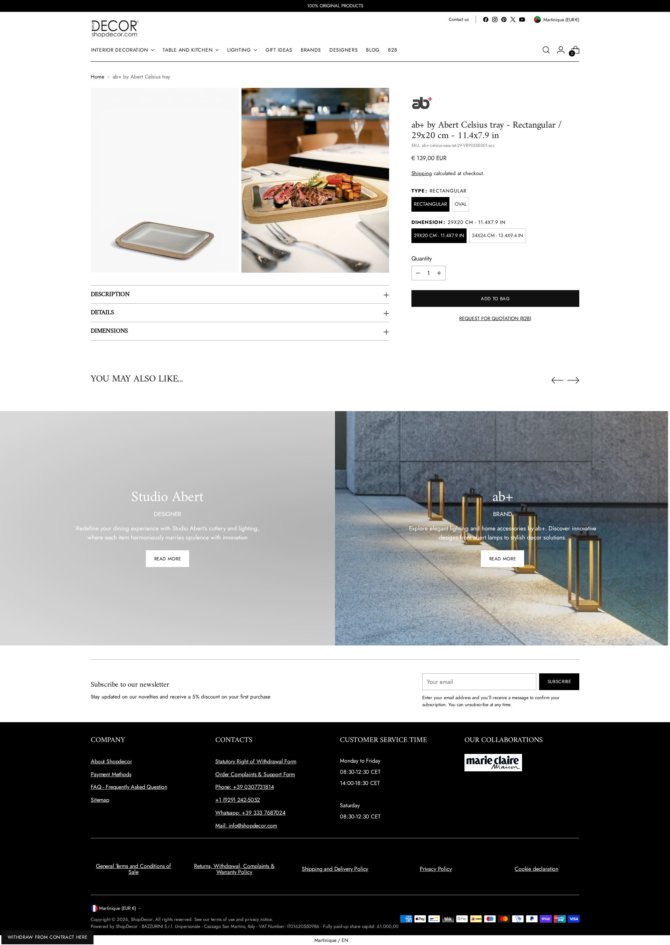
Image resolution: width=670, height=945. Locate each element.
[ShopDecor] (115, 28)
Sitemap (100, 800)
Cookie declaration (536, 869)
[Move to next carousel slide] (573, 380)
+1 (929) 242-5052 (237, 800)
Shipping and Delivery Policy (335, 869)
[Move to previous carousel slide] (557, 380)
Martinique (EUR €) (117, 908)
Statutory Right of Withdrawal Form (255, 761)
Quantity (421, 258)
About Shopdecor (111, 761)
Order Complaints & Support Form (255, 774)
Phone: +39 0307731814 (244, 787)
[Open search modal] (546, 50)
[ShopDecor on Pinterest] (504, 19)
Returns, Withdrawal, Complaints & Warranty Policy (234, 869)
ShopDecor (141, 919)
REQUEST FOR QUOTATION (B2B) (495, 318)
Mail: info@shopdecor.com (246, 826)
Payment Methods (111, 774)
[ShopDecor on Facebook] (486, 19)
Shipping (421, 173)
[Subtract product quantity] (418, 273)
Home (97, 77)
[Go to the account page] (561, 50)
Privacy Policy (436, 869)
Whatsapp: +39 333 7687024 (250, 813)
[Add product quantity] (439, 273)
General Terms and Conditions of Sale (133, 869)
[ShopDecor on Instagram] (495, 19)
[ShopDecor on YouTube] (522, 19)
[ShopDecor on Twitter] (513, 19)
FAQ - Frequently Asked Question (129, 787)
